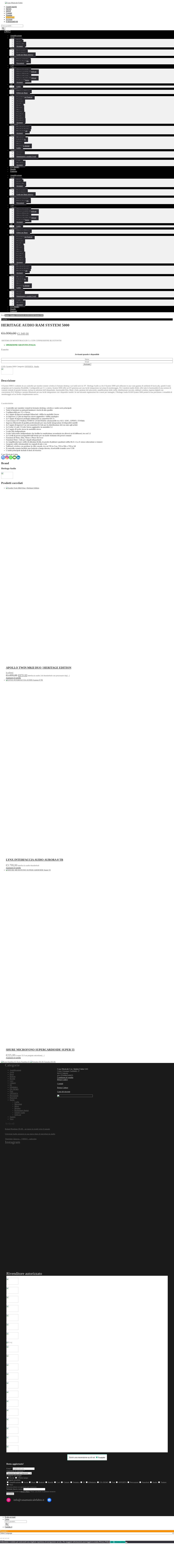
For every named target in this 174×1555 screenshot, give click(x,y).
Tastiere (13, 150)
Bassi (12, 48)
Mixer (16, 1106)
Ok (112, 1542)
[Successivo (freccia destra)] (3, 1540)
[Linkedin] (18, 457)
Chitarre (13, 67)
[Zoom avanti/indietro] (1, 1538)
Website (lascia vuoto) (14, 1489)
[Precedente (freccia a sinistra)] (1, 1540)
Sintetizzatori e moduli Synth (26, 157)
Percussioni (20, 63)
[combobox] (87, 1479)
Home (7, 315)
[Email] (14, 457)
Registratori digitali (21, 1110)
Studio (12, 135)
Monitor (17, 1108)
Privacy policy (62, 1080)
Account (9, 19)
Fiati (12, 95)
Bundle (12, 1079)
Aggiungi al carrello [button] (13, 678)
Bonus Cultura (62, 1088)
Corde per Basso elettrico (24, 55)
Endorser (13, 171)
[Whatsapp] (11, 457)
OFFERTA (29, 367)
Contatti (9, 13)
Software (17, 1115)
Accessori (19, 46)
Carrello (8, 1527)
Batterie (13, 57)
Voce (12, 159)
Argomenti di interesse (15, 1471)
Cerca (7, 1519)
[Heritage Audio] (7, 374)
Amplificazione (16, 36)
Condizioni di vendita (65, 1077)
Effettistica (14, 1087)
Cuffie (18, 148)
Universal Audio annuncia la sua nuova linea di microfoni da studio (30, 1134)
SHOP (8, 11)
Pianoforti (14, 125)
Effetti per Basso (22, 93)
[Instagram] (7, 457)
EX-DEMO (14, 1089)
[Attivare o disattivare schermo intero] (3, 1538)
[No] (126, 1542)
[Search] (3, 28)
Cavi (11, 1081)
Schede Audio (19, 1113)
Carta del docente (63, 1092)
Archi (12, 38)
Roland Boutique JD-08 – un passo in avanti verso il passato (27, 1129)
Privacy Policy (25, 1491)
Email (9, 1469)
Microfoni (18, 1104)
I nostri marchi (11, 7)
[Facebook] (3, 457)
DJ (11, 84)
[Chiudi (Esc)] (8, 1538)
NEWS (8, 9)
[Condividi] (6, 1538)
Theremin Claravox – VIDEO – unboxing (20, 1139)
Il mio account (10, 1517)
